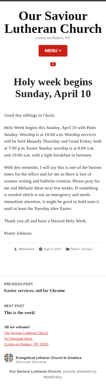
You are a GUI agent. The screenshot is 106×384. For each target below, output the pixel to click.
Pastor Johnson (82, 249)
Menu (56, 50)
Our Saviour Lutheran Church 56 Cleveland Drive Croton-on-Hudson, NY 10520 (26, 338)
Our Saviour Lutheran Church (53, 22)
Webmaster (26, 249)
